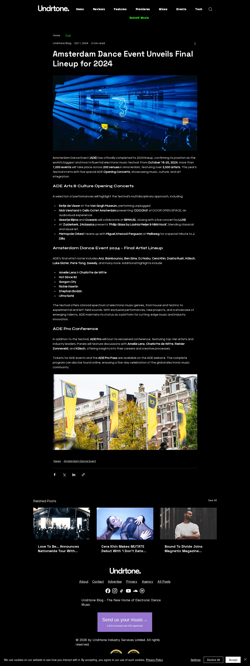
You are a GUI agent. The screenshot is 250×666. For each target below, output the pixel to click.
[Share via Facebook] (54, 474)
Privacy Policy (154, 660)
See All (212, 500)
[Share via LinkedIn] (74, 474)
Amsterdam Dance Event (80, 461)
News (57, 461)
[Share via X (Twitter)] (64, 474)
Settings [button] (196, 660)
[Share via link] (83, 474)
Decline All (213, 660)
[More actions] (195, 43)
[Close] (245, 660)
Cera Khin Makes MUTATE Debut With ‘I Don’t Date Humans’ (122, 548)
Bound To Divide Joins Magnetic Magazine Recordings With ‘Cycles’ (186, 548)
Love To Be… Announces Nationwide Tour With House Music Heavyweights (61, 548)
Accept (233, 660)
